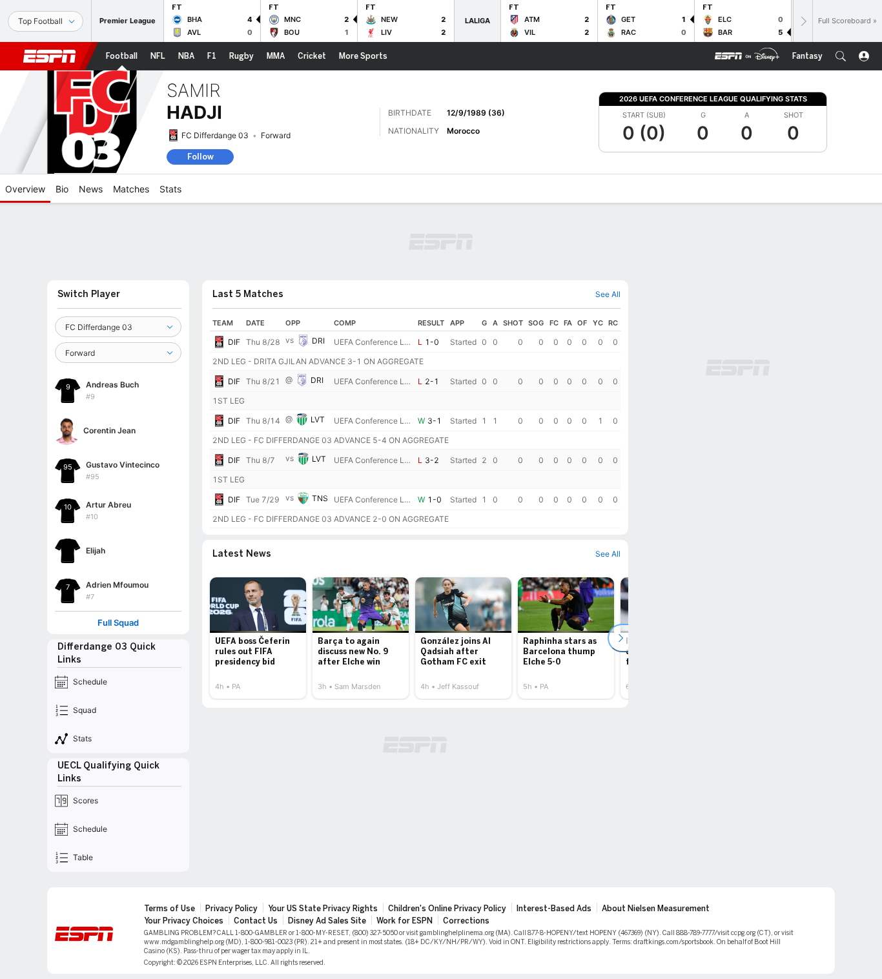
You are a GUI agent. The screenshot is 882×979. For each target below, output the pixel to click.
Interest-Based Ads (554, 908)
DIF (234, 342)
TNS (320, 498)
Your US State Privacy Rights (323, 908)
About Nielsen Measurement (656, 908)
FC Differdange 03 (215, 135)
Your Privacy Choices (183, 920)
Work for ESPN (404, 920)
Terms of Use (169, 908)
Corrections (466, 920)
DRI (318, 340)
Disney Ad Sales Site (327, 920)
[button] (841, 56)
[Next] (802, 21)
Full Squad (118, 623)
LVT (318, 419)
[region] (415, 421)
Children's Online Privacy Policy (447, 908)
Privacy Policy (231, 908)
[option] (258, 638)
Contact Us (256, 920)
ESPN (49, 56)
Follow (200, 156)
